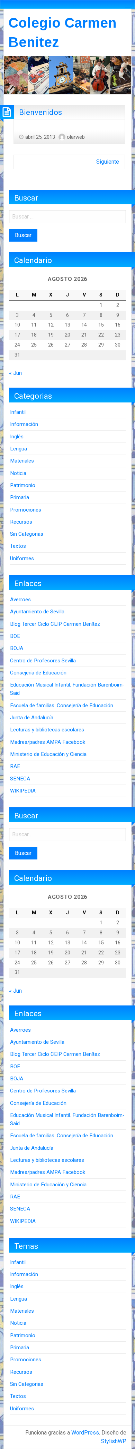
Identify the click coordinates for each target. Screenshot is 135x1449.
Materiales (22, 461)
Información (24, 424)
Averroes (20, 599)
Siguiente (107, 161)
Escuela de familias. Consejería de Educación (61, 705)
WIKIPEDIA (23, 791)
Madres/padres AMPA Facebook (47, 742)
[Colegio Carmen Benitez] (67, 74)
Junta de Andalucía (31, 717)
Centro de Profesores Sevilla (43, 661)
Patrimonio (22, 485)
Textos (18, 546)
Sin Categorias (26, 534)
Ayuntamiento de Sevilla (37, 612)
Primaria (19, 497)
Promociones (25, 510)
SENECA (20, 779)
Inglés (17, 437)
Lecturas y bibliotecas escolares (47, 730)
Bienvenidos (40, 112)
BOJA (16, 648)
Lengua (18, 449)
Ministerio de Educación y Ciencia (48, 754)
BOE (15, 636)
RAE (15, 766)
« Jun (15, 373)
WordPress (85, 1432)
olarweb (76, 137)
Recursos (21, 522)
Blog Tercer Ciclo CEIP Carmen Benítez (55, 624)
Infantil (18, 412)
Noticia (18, 473)
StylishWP (113, 1441)
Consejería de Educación (38, 673)
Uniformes (22, 558)
